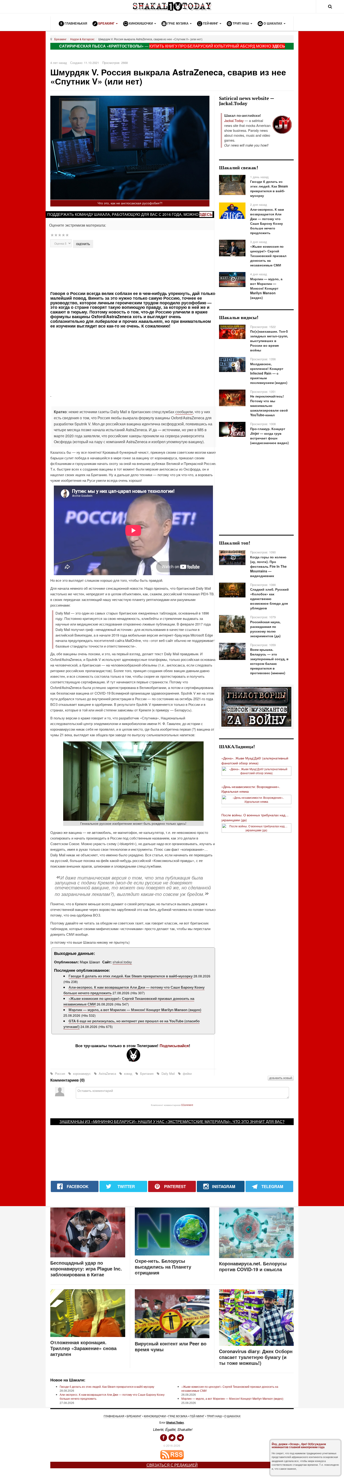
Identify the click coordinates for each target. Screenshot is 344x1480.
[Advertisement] (132, 269)
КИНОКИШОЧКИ (155, 1416)
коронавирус (82, 1073)
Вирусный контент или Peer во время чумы (170, 1346)
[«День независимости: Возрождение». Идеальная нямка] (256, 799)
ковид (128, 1073)
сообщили (184, 411)
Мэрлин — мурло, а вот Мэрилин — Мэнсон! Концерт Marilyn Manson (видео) (135, 1009)
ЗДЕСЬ (278, 46)
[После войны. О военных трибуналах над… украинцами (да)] (256, 827)
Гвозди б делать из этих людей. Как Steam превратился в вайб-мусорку (131, 976)
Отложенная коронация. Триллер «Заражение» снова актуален (83, 1348)
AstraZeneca (107, 1073)
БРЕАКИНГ (134, 1416)
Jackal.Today (234, 120)
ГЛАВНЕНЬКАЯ (114, 1416)
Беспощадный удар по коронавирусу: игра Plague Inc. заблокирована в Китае (86, 1268)
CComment (187, 1105)
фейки (187, 1073)
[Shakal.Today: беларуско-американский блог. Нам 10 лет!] (172, 6)
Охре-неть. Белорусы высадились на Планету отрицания (163, 1266)
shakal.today (122, 961)
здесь (205, 214)
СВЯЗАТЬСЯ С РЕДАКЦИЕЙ (172, 1465)
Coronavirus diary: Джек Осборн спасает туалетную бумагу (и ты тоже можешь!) (256, 1357)
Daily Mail (168, 1073)
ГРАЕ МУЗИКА (177, 1416)
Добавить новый (280, 1078)
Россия (60, 1073)
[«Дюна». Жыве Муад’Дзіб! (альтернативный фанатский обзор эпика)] (256, 771)
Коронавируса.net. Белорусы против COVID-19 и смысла (253, 1266)
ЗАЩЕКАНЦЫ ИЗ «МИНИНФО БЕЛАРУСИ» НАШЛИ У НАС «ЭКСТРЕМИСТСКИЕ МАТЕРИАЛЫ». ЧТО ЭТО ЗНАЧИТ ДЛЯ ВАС (170, 1121)
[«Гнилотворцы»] (256, 706)
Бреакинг (60, 39)
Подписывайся (174, 1045)
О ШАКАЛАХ (232, 1416)
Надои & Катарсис (82, 39)
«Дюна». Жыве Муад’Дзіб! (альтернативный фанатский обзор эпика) (254, 760)
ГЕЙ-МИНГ (197, 1416)
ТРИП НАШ (214, 1416)
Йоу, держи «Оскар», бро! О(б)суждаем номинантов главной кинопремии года (299, 1445)
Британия (146, 1073)
